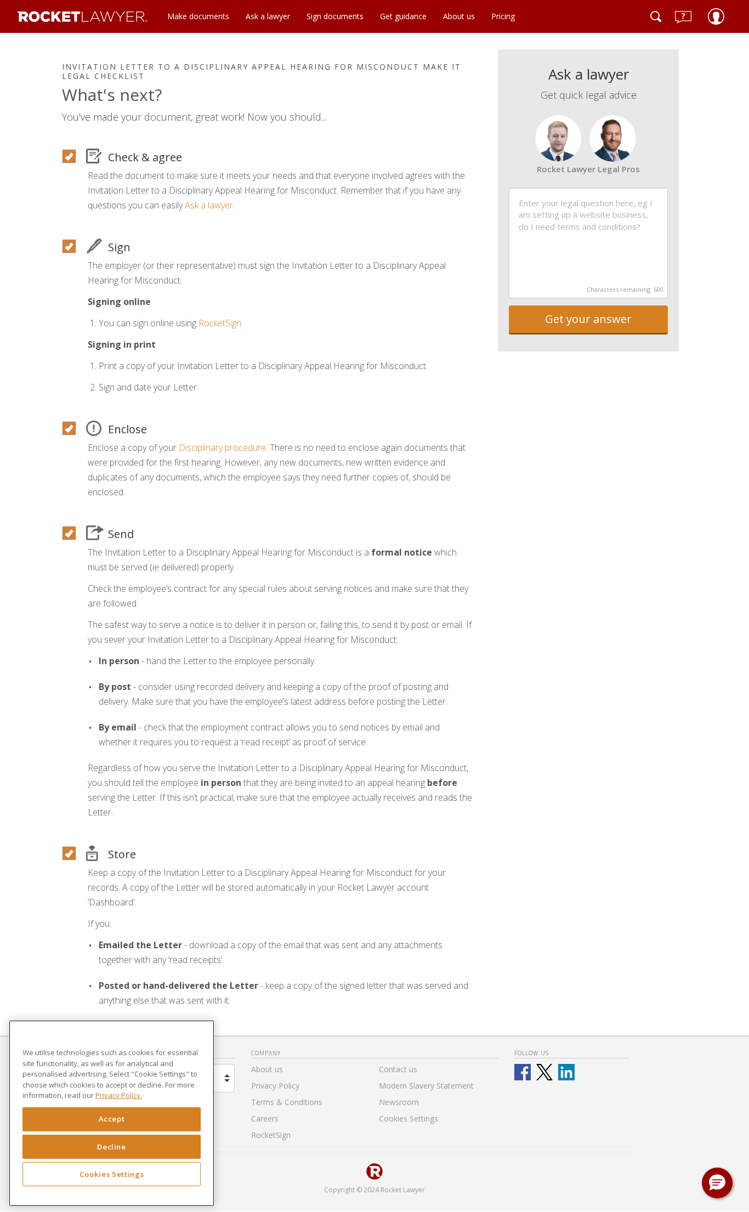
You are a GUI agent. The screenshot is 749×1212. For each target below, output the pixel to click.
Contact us (398, 1069)
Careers (265, 1118)
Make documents (198, 16)
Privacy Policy (275, 1085)
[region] (111, 1113)
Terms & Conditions (286, 1102)
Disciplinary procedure (222, 447)
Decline (111, 1147)
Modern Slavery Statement (426, 1085)
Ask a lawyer (268, 16)
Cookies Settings (112, 1175)
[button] (717, 1183)
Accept (112, 1119)
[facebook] (522, 1072)
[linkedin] (566, 1072)
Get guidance (403, 16)
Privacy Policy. (118, 1096)
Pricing (503, 16)
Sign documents (335, 16)
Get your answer (588, 319)
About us (459, 16)
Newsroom (399, 1102)
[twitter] (544, 1072)
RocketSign (219, 323)
